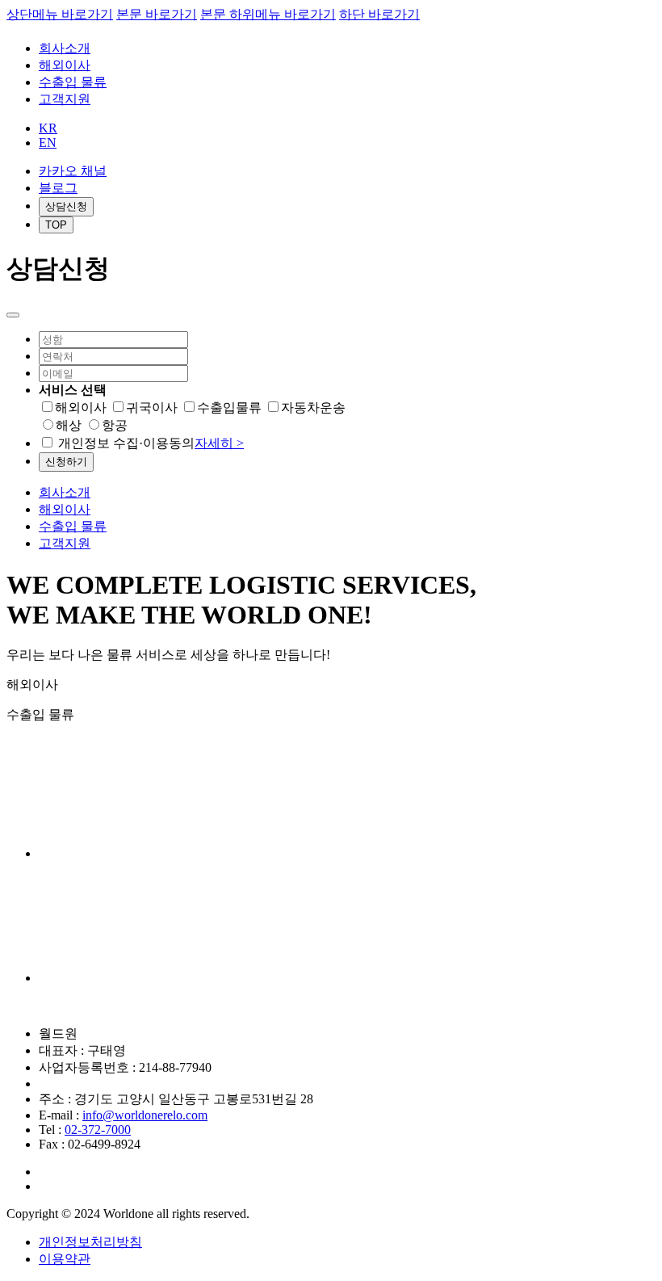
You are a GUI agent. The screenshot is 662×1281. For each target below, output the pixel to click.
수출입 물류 (73, 82)
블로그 (58, 188)
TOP (56, 225)
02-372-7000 (98, 1129)
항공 (115, 425)
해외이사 (64, 65)
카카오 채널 (73, 171)
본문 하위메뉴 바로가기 (268, 14)
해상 (69, 425)
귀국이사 (152, 407)
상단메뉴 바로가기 (59, 14)
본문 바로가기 (156, 14)
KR (48, 128)
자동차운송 (313, 407)
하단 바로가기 (379, 14)
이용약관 (64, 1259)
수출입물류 (229, 407)
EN (48, 142)
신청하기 (66, 462)
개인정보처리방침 (90, 1242)
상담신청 (66, 206)
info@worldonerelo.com (144, 1115)
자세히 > (219, 443)
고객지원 (64, 99)
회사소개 (64, 48)
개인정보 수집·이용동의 (151, 443)
